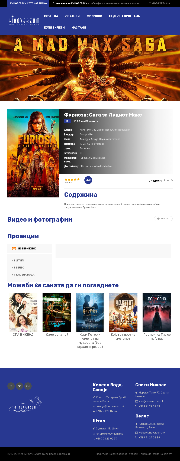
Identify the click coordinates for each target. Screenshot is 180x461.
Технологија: (70, 153)
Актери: (68, 129)
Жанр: (67, 139)
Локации (72, 16)
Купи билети (54, 27)
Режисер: (69, 134)
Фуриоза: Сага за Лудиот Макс (103, 115)
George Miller (86, 134)
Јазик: (67, 148)
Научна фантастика (109, 139)
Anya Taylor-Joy (88, 129)
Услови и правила (140, 454)
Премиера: (69, 143)
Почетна (51, 16)
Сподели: (155, 180)
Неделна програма (124, 16)
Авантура (85, 139)
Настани (79, 27)
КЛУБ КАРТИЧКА (160, 3)
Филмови (94, 16)
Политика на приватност (111, 454)
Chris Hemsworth (121, 129)
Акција (94, 139)
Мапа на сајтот (162, 454)
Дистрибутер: (71, 166)
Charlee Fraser (104, 129)
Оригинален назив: (70, 159)
